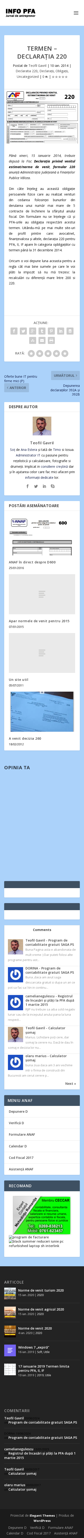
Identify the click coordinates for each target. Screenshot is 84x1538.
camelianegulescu (18, 1449)
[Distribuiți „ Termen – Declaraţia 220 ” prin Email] (42, 340)
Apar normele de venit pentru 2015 (39, 621)
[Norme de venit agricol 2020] (10, 1312)
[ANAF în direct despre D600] (42, 535)
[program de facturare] (29, 1237)
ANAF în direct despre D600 (32, 562)
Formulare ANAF (22, 1134)
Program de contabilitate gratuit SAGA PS (42, 1422)
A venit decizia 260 (25, 738)
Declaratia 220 (27, 71)
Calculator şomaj (22, 1473)
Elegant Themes (42, 1515)
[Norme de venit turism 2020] (10, 1293)
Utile (47, 1352)
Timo (57, 449)
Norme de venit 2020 (35, 1328)
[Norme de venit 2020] (10, 1331)
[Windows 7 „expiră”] (10, 1350)
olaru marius (14, 1485)
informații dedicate (39, 477)
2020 (40, 1295)
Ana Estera (29, 449)
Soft (39, 1352)
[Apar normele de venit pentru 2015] (42, 594)
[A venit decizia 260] (42, 711)
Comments (42, 929)
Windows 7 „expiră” (33, 1347)
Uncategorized (28, 76)
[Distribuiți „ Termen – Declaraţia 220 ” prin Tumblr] (42, 331)
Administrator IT (28, 455)
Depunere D (18, 1111)
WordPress (42, 1521)
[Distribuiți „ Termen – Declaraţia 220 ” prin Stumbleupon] (32, 340)
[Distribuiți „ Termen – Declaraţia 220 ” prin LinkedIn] (60, 331)
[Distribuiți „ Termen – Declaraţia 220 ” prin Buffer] (70, 331)
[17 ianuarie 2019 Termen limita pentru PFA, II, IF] (10, 1369)
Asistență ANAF (21, 1169)
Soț (12, 449)
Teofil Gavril (37, 65)
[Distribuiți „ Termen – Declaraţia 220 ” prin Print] (51, 340)
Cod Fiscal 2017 (21, 1157)
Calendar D (18, 1146)
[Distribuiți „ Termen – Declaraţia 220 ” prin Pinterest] (51, 331)
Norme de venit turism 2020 (41, 1290)
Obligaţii (62, 71)
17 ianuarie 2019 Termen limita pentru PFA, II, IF (43, 1368)
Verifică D (16, 1123)
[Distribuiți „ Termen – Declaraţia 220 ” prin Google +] (32, 331)
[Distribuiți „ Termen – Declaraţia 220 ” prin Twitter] (23, 331)
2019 (40, 1375)
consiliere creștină (54, 466)
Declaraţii (46, 71)
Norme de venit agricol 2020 (41, 1309)
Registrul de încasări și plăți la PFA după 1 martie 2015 (40, 1455)
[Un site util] (42, 653)
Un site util (18, 679)
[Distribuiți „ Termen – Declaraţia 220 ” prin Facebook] (14, 331)
